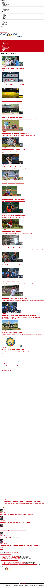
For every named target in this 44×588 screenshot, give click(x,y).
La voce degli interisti (6, 21)
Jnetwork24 (5, 22)
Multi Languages (4, 24)
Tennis (4, 18)
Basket (3, 8)
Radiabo (3, 23)
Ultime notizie (4, 2)
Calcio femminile (5, 43)
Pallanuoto (5, 14)
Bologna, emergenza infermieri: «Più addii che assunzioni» (10, 556)
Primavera (4, 5)
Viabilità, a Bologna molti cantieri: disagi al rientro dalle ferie (11, 557)
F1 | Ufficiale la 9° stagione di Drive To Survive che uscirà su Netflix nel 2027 (13, 562)
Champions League (6, 4)
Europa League (3, 44)
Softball (4, 17)
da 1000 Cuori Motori (14, 560)
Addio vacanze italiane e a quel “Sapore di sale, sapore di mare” (11, 558)
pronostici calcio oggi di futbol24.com (12, 552)
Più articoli (1, 505)
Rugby (4, 16)
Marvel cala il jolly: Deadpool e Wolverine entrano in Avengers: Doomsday (13, 555)
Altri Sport (3, 12)
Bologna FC (3, 3)
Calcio (3, 7)
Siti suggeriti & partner (5, 581)
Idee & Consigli (4, 25)
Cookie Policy (3, 577)
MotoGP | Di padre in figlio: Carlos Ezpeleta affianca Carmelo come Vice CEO (13, 563)
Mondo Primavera (6, 20)
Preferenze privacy (4, 579)
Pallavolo (4, 15)
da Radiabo (9, 554)
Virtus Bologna (5, 10)
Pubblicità (3, 575)
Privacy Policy (3, 578)
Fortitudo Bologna (6, 9)
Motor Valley (4, 11)
